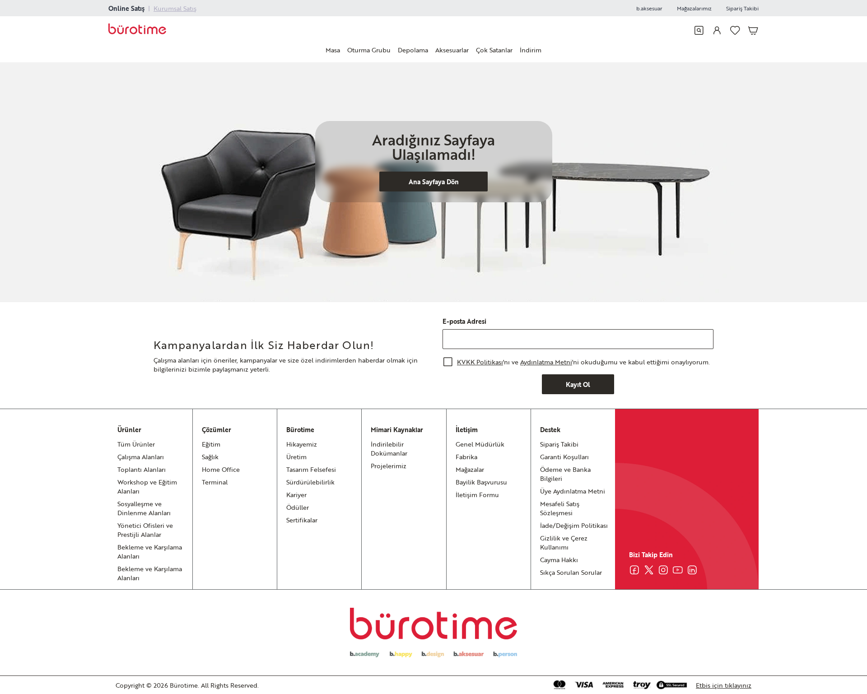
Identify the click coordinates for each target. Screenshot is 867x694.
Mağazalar (470, 469)
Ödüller (297, 507)
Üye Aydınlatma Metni (572, 491)
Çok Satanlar (494, 50)
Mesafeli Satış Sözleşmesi (559, 508)
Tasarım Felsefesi (311, 469)
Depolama (413, 50)
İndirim (530, 50)
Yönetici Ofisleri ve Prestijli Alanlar (145, 529)
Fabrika (466, 456)
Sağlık (210, 456)
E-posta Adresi (464, 321)
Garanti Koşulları (564, 456)
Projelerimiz (388, 465)
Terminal (215, 482)
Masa (333, 50)
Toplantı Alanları (141, 469)
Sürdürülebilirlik (310, 482)
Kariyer (296, 494)
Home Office (221, 469)
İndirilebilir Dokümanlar (389, 448)
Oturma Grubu (369, 50)
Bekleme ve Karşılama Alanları (149, 551)
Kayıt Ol (578, 384)
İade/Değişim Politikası (574, 525)
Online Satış (126, 8)
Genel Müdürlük (480, 444)
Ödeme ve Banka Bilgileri (565, 473)
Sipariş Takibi (742, 8)
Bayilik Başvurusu (481, 482)
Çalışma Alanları (140, 456)
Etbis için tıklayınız (723, 685)
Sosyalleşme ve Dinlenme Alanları (144, 508)
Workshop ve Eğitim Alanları (147, 486)
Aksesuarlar (452, 50)
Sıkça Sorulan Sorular (571, 572)
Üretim (296, 456)
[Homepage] (137, 30)
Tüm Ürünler (136, 444)
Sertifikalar (301, 520)
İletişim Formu (477, 494)
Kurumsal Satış (175, 8)
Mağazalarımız (694, 8)
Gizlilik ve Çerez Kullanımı (563, 542)
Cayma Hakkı (559, 559)
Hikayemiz (301, 444)
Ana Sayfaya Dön (434, 181)
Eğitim (211, 444)
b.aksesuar (649, 8)
